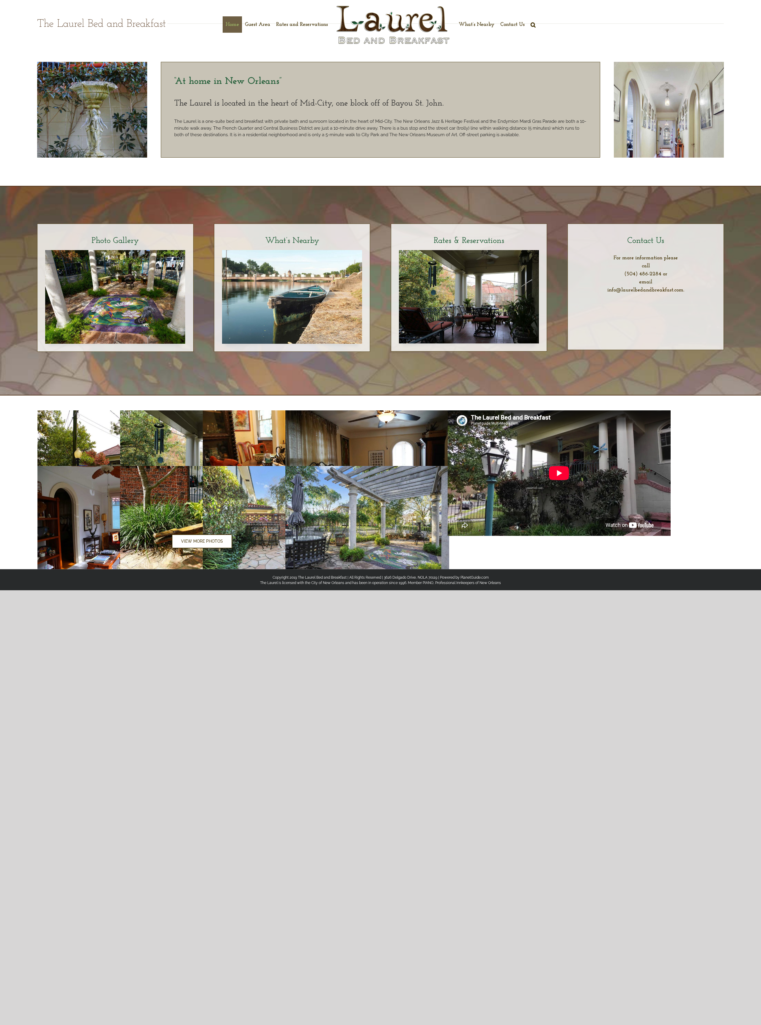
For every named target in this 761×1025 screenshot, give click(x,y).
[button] (533, 24)
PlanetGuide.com (474, 577)
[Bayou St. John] (292, 252)
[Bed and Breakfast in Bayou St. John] (115, 252)
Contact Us (645, 241)
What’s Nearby (292, 241)
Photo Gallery (115, 241)
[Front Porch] (469, 252)
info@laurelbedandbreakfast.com (645, 290)
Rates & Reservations (469, 241)
